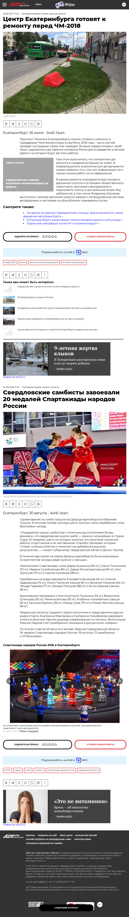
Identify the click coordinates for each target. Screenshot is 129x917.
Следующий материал (66, 908)
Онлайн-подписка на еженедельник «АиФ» (49, 839)
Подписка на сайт (47, 835)
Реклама (30, 835)
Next (119, 681)
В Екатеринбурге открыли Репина (35, 297)
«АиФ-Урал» (9, 116)
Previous (9, 681)
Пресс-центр (66, 835)
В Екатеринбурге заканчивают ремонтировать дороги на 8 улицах (73, 220)
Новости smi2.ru (14, 377)
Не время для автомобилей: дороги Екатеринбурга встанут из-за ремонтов (57, 308)
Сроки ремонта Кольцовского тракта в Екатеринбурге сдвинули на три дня (57, 329)
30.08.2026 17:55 (11, 387)
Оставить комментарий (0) (100, 237)
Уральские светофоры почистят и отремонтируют (62, 223)
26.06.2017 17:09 (11, 13)
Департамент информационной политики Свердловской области (37, 496)
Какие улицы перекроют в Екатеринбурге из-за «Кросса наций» (50, 319)
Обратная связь (82, 839)
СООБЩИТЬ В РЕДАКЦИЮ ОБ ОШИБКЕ (44, 843)
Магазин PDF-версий (86, 835)
